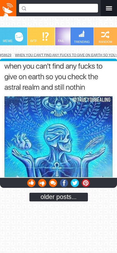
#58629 (5, 55)
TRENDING (82, 41)
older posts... (58, 196)
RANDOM (105, 41)
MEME (8, 41)
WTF (33, 41)
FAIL (61, 41)
